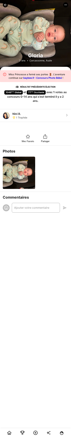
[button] (5, 5)
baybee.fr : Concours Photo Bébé (42, 77)
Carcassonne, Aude (40, 60)
